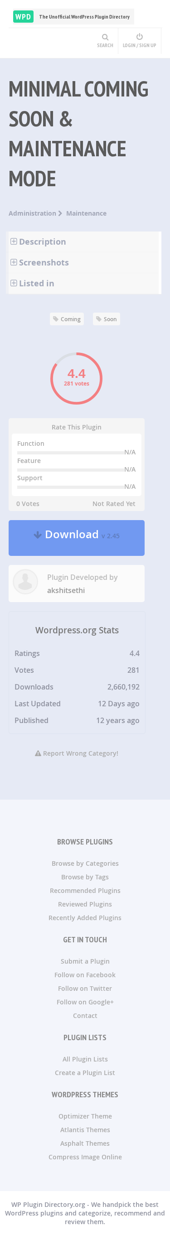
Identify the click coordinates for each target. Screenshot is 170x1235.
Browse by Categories (85, 863)
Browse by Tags (85, 877)
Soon (110, 319)
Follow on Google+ (85, 1002)
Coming (71, 319)
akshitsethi (66, 590)
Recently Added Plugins (85, 917)
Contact (85, 1015)
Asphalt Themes (85, 1143)
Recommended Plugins (85, 890)
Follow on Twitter (85, 988)
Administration (33, 213)
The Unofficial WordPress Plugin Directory (72, 16)
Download (81, 538)
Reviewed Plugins (85, 904)
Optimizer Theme (85, 1116)
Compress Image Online (85, 1157)
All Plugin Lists (85, 1059)
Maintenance (86, 213)
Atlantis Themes (85, 1129)
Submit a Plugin (85, 961)
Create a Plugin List (85, 1072)
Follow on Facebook (85, 974)
